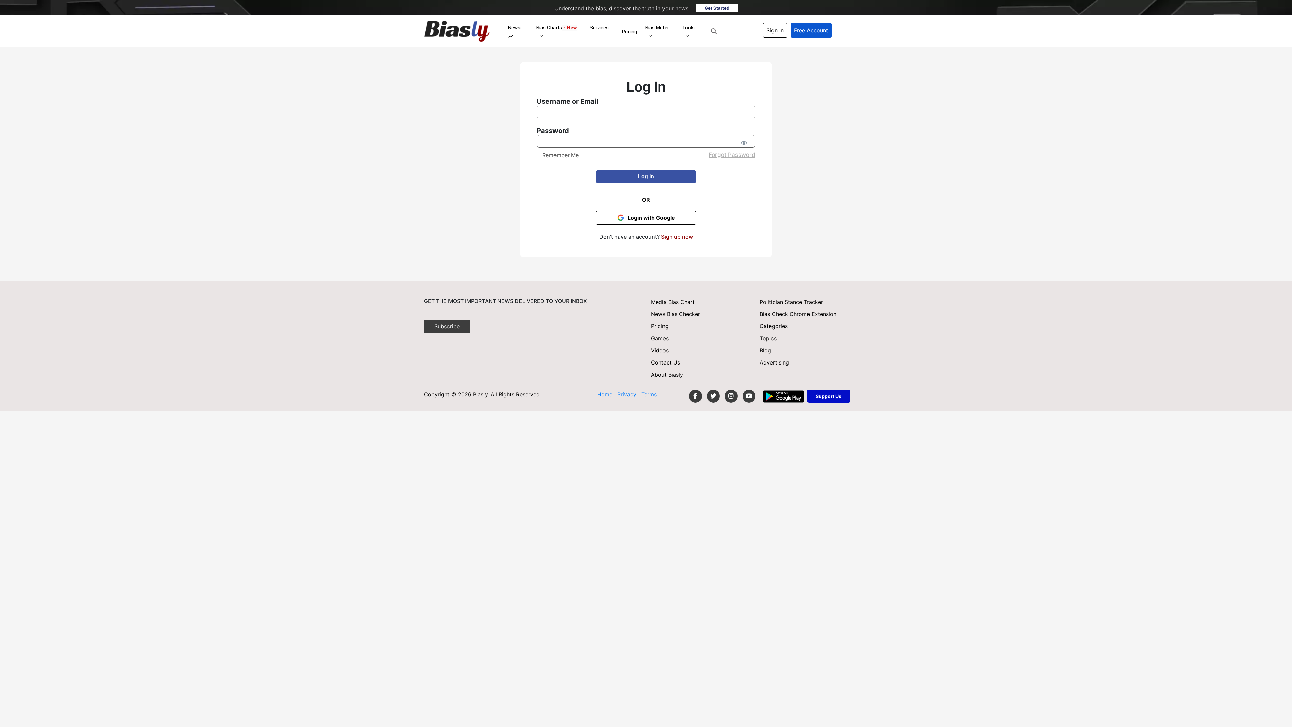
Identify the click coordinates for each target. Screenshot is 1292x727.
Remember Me (560, 155)
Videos (660, 350)
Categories (774, 326)
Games (660, 338)
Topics (768, 338)
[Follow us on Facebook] (695, 396)
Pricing (629, 32)
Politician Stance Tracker (791, 302)
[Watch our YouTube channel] (749, 396)
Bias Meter (657, 28)
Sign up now (677, 236)
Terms (649, 394)
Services (599, 28)
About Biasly (667, 374)
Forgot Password (732, 154)
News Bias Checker (675, 314)
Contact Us (665, 362)
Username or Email (567, 101)
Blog (765, 350)
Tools (688, 28)
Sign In (775, 30)
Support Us (828, 396)
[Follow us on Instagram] (731, 396)
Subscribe (447, 326)
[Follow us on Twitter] (713, 396)
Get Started (717, 8)
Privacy (627, 394)
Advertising (774, 362)
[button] (714, 31)
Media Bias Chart (673, 302)
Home (604, 394)
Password (553, 131)
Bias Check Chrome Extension (798, 314)
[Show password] (744, 142)
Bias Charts (556, 28)
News (514, 28)
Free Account (811, 30)
